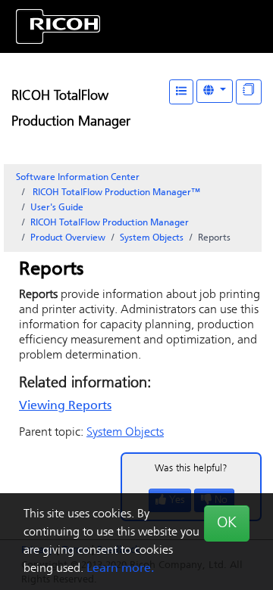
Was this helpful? (191, 469)
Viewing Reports (65, 406)
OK (227, 523)
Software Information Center (78, 177)
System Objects (152, 238)
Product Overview (67, 238)
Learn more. (120, 569)
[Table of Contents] (181, 91)
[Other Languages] (214, 91)
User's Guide (56, 208)
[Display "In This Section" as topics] (249, 91)
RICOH (109, 223)
